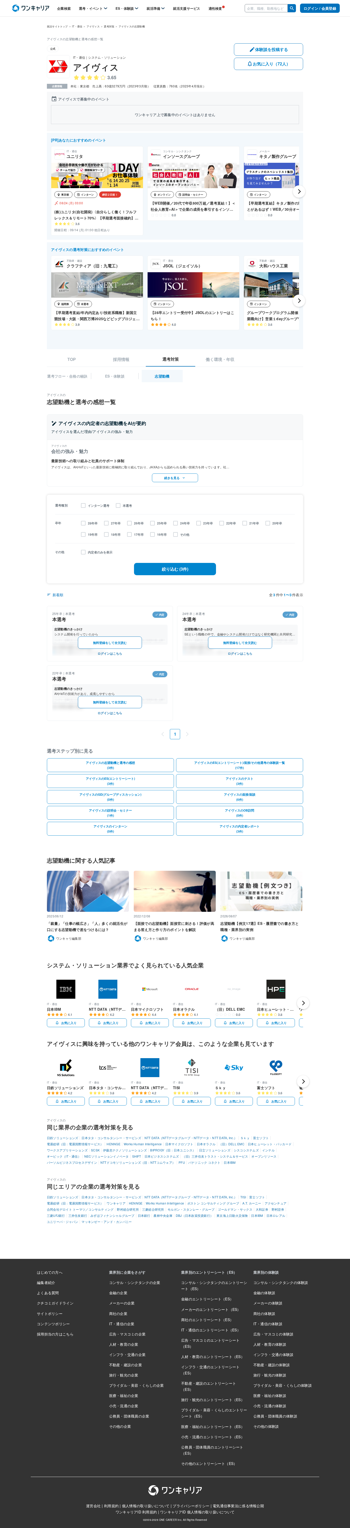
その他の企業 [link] (120, 1426)
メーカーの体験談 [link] (268, 1303)
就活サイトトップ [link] (57, 26)
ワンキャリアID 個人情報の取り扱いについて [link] (197, 1511)
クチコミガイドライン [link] (55, 1303)
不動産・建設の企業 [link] (125, 1364)
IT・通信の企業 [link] (122, 1323)
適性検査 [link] (215, 8)
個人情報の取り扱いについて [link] (146, 1505)
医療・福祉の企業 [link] (123, 1395)
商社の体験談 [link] (264, 1313)
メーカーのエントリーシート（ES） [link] (211, 1309)
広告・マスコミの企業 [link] (127, 1334)
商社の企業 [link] (118, 1313)
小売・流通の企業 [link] (123, 1405)
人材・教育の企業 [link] (123, 1344)
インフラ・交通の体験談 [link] (273, 1354)
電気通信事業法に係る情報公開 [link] (238, 1505)
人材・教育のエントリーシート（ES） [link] (212, 1356)
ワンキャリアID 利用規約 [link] (136, 1511)
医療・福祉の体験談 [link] (269, 1395)
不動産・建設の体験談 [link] (271, 1364)
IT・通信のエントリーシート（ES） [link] (211, 1329)
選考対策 (170, 359)
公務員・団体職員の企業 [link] (129, 1416)
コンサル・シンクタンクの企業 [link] (134, 1282)
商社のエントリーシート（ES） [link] (207, 1319)
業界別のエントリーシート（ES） (209, 1272)
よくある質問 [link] (48, 1292)
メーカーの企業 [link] (122, 1303)
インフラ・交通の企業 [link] (127, 1354)
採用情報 (121, 359)
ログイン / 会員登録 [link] (320, 8)
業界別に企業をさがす (127, 1272)
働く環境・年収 (220, 359)
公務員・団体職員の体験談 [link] (275, 1416)
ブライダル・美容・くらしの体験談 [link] (282, 1385)
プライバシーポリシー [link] (191, 1505)
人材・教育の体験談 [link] (269, 1344)
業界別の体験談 (266, 1272)
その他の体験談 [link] (266, 1426)
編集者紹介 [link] (46, 1282)
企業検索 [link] (64, 8)
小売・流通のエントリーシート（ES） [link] (212, 1436)
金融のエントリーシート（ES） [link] (207, 1298)
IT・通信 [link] (77, 26)
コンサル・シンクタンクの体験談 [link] (280, 1282)
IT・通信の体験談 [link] (268, 1323)
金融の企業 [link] (118, 1292)
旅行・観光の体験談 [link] (269, 1375)
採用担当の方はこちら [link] (55, 1334)
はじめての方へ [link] (50, 1272)
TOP (71, 359)
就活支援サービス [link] (186, 8)
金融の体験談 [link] (264, 1292)
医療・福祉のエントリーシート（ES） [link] (212, 1426)
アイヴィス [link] (93, 26)
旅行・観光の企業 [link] (123, 1375)
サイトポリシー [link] (50, 1313)
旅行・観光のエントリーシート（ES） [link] (212, 1399)
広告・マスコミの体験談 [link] (273, 1334)
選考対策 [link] (109, 26)
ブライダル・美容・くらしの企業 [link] (136, 1385)
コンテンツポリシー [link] (53, 1323)
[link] (30, 8)
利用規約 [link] (111, 1505)
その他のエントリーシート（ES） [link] (209, 1463)
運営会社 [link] (93, 1505)
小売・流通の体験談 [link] (269, 1405)
